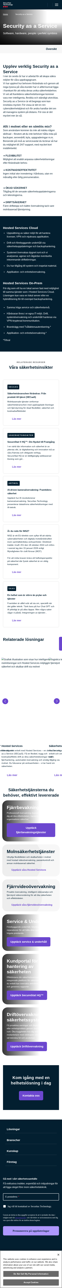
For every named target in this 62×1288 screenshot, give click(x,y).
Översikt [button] (51, 48)
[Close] (58, 1254)
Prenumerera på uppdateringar (31, 1230)
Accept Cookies (31, 1282)
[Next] (57, 701)
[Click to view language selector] (44, 4)
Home (5, 14)
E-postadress (12, 1196)
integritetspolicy (20, 1218)
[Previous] (5, 701)
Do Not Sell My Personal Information (31, 1274)
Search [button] (50, 4)
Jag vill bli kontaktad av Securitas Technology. (30, 1206)
